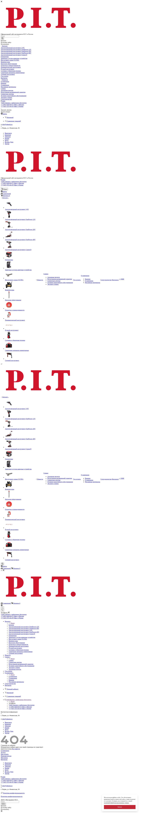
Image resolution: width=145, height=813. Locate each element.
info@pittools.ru (7, 124)
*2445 (3, 101)
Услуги (3, 752)
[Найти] (2, 38)
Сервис (11, 660)
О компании (13, 676)
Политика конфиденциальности (14, 793)
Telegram (8, 137)
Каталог (11, 625)
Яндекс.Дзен (9, 142)
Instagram (8, 135)
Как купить (4, 754)
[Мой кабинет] (2, 605)
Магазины (4, 758)
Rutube (7, 138)
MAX (6, 140)
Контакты (4, 759)
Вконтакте (8, 133)
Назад (13, 623)
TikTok (7, 144)
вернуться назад (6, 749)
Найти (3, 804)
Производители (6, 756)
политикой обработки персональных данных (116, 803)
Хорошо (120, 807)
